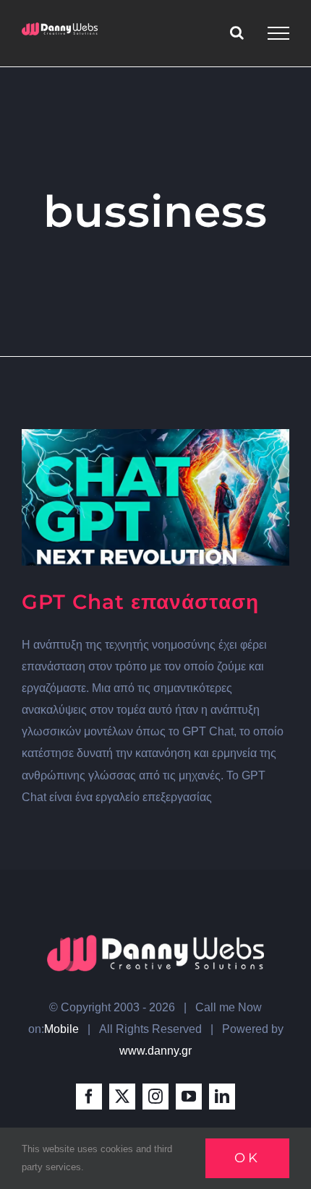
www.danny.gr (155, 1051)
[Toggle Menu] (278, 33)
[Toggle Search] (237, 32)
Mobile (61, 1029)
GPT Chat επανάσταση (140, 601)
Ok (247, 1158)
